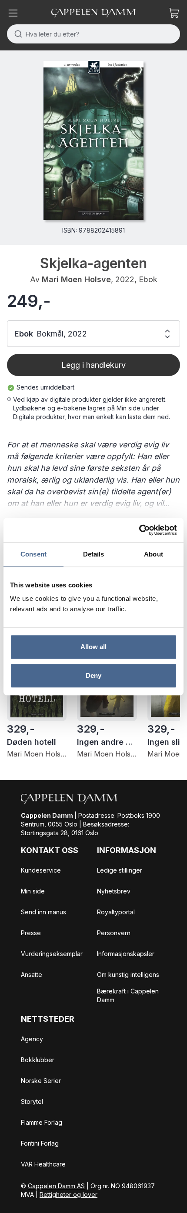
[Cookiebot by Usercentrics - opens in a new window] (139, 530)
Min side (33, 891)
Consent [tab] (33, 554)
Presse (31, 932)
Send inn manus (43, 912)
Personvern (113, 932)
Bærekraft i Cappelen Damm (128, 995)
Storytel (32, 1101)
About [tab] (153, 554)
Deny (93, 675)
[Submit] (16, 33)
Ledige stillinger (119, 870)
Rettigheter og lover (68, 1194)
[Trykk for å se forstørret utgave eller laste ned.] (93, 140)
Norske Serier (41, 1080)
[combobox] (93, 33)
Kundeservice (41, 870)
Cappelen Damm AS (56, 1186)
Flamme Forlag (41, 1122)
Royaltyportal (116, 912)
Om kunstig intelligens (128, 974)
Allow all (93, 646)
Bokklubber (37, 1059)
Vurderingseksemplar (52, 953)
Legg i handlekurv (93, 365)
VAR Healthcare (43, 1164)
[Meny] (13, 13)
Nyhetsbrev (113, 891)
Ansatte (31, 974)
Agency (32, 1039)
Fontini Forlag (40, 1143)
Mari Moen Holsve (76, 279)
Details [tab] (93, 554)
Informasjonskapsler (125, 953)
